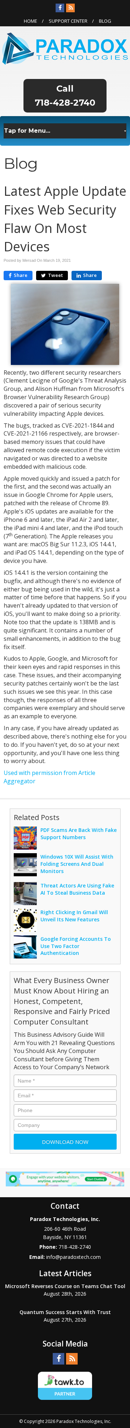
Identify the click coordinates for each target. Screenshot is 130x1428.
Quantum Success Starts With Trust (65, 1312)
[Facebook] (60, 7)
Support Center (68, 21)
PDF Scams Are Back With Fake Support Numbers (78, 834)
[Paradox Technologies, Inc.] (65, 48)
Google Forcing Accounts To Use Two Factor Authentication (75, 946)
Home (30, 21)
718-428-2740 (65, 102)
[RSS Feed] (70, 7)
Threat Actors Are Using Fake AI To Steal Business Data (77, 889)
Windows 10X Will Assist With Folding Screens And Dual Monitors (76, 863)
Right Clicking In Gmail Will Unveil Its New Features (74, 916)
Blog (105, 21)
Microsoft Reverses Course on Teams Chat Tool (65, 1286)
